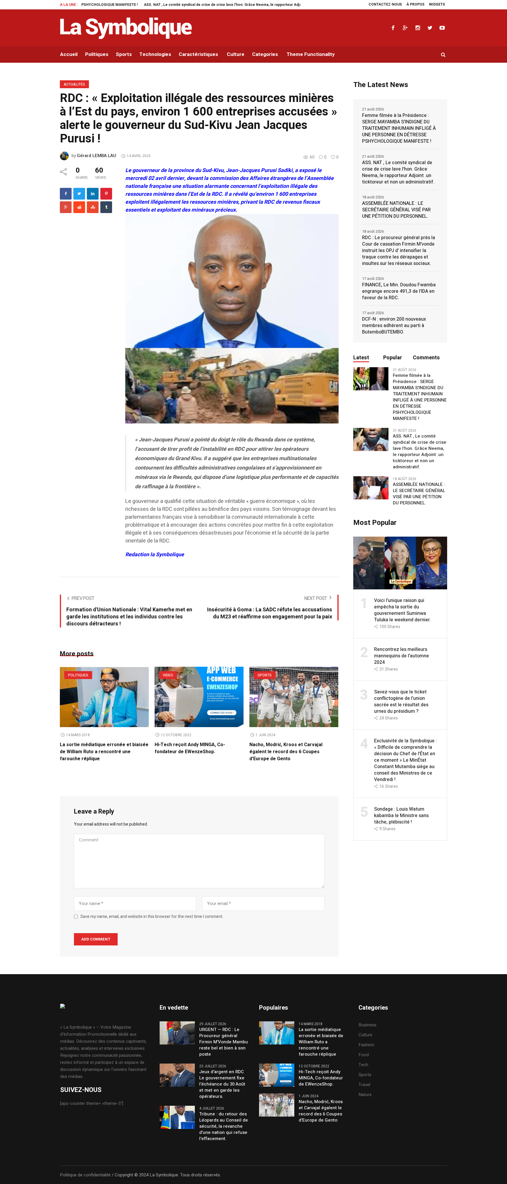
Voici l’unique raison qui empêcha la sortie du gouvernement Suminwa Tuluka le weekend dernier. (402, 610)
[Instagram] (417, 28)
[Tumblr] (106, 207)
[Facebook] (393, 28)
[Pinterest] (106, 194)
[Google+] (405, 28)
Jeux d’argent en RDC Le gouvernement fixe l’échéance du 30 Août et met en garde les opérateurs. (222, 1084)
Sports (265, 675)
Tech (363, 1064)
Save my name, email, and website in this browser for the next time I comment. (151, 917)
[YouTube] (442, 28)
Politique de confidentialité (85, 1175)
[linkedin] (93, 194)
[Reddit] (79, 207)
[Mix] (93, 207)
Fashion (366, 1045)
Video (168, 675)
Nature (365, 1094)
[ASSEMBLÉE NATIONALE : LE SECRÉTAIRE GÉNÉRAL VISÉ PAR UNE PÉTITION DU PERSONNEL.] (370, 487)
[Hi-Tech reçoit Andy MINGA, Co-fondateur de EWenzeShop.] (199, 697)
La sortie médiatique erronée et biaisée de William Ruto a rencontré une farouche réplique (104, 751)
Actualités (74, 84)
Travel (364, 1084)
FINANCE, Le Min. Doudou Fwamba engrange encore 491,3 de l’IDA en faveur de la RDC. (399, 291)
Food (364, 1055)
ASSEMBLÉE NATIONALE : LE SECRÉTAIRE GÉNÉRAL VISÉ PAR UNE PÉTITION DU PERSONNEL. (396, 210)
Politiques (78, 675)
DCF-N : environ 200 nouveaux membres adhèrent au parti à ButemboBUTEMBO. (394, 326)
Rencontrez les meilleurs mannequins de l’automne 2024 (401, 656)
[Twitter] (430, 28)
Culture (365, 1035)
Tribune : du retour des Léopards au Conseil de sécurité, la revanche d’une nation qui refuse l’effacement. (223, 1126)
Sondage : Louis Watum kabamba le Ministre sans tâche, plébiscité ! (401, 816)
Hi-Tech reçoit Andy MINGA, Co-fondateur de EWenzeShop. (190, 748)
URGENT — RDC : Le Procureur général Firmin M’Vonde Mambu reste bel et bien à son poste (223, 1042)
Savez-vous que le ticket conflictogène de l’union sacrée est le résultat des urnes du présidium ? (401, 701)
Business (367, 1025)
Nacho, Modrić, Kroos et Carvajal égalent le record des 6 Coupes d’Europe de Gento (285, 751)
